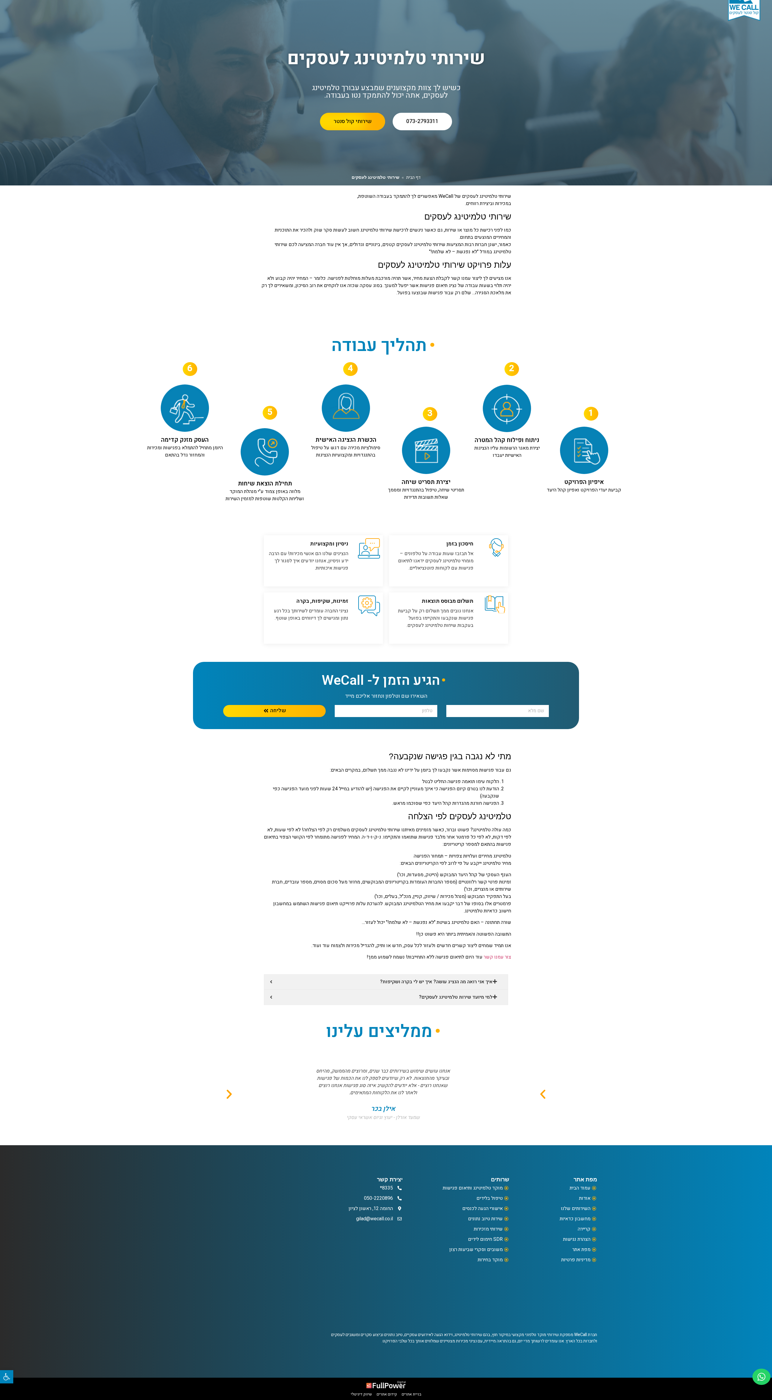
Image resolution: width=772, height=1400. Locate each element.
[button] (229, 1094)
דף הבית (413, 177)
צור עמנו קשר (497, 957)
